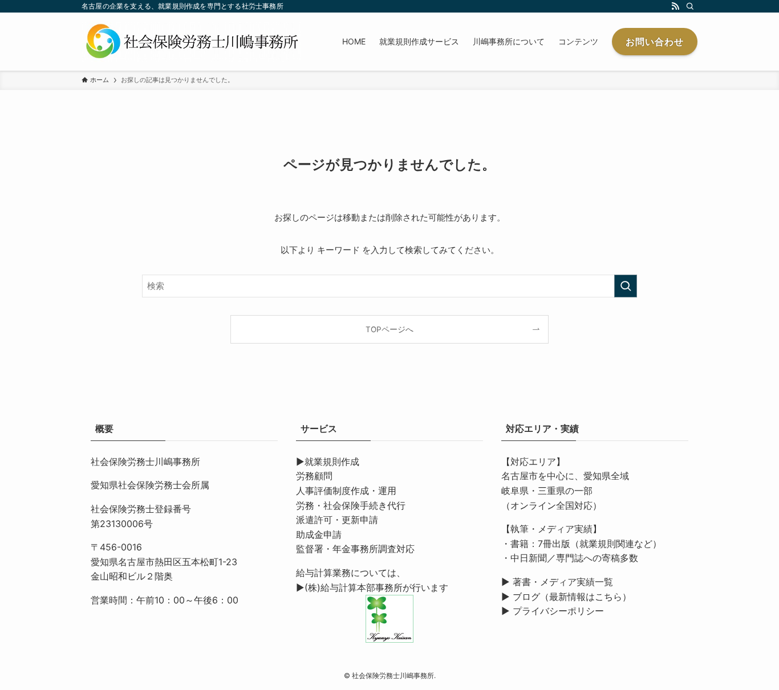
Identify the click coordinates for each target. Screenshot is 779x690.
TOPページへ (389, 329)
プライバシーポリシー (558, 610)
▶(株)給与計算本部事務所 (349, 587)
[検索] (690, 6)
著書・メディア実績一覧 (563, 581)
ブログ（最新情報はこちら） (572, 596)
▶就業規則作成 (327, 461)
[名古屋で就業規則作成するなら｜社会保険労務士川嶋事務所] (192, 42)
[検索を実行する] (625, 286)
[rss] (675, 6)
